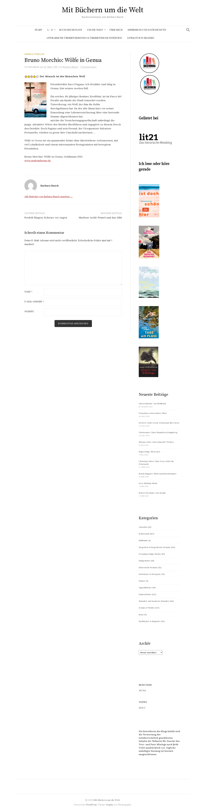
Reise (141, 614)
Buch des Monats (70, 29)
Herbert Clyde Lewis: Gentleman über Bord (159, 423)
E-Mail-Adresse (34, 302)
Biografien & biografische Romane (155, 547)
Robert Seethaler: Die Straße (152, 493)
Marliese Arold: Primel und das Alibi (100, 217)
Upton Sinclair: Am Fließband (152, 403)
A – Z (50, 29)
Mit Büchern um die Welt (102, 10)
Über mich (116, 29)
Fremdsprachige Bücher (150, 554)
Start (38, 29)
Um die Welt (95, 29)
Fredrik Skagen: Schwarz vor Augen (45, 217)
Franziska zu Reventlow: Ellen (153, 413)
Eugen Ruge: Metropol (149, 451)
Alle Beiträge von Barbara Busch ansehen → (48, 196)
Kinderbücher (145, 594)
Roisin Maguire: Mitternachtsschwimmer (158, 473)
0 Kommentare (88, 67)
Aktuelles (143, 527)
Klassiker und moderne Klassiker (154, 601)
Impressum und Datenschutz (147, 29)
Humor (142, 581)
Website (29, 312)
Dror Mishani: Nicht (148, 483)
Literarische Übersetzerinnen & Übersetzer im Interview (84, 37)
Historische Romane (148, 567)
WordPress (91, 804)
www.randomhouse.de (37, 160)
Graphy (109, 804)
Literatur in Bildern (140, 37)
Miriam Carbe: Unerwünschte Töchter (156, 442)
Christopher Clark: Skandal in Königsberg (158, 432)
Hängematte (144, 560)
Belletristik (144, 533)
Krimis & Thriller (34, 54)
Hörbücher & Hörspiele (150, 574)
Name (28, 292)
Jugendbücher (145, 587)
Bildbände (143, 540)
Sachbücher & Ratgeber (150, 621)
